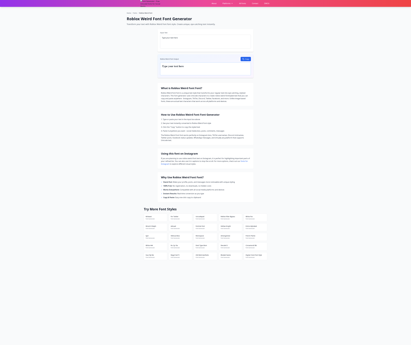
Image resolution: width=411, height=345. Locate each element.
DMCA (266, 3)
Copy (247, 59)
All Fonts (242, 3)
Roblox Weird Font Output (169, 59)
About (214, 3)
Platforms (227, 3)
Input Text (163, 33)
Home (129, 13)
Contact (255, 3)
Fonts (135, 13)
